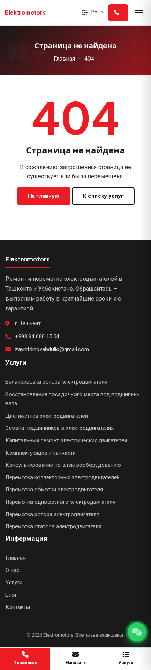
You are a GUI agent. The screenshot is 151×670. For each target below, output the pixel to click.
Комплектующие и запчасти (40, 453)
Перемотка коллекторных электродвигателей (62, 477)
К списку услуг (103, 196)
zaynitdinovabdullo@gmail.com (52, 349)
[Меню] (139, 13)
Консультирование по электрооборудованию (63, 465)
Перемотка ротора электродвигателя (52, 514)
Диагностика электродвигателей (46, 416)
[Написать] (137, 631)
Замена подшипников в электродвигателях (59, 428)
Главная (64, 58)
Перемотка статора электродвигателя (53, 527)
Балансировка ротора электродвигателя (56, 382)
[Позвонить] (118, 12)
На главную (43, 196)
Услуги (13, 583)
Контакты (17, 607)
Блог (11, 595)
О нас (12, 570)
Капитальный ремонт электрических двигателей (66, 441)
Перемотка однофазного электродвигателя (60, 502)
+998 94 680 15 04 (37, 337)
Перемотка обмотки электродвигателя (54, 490)
